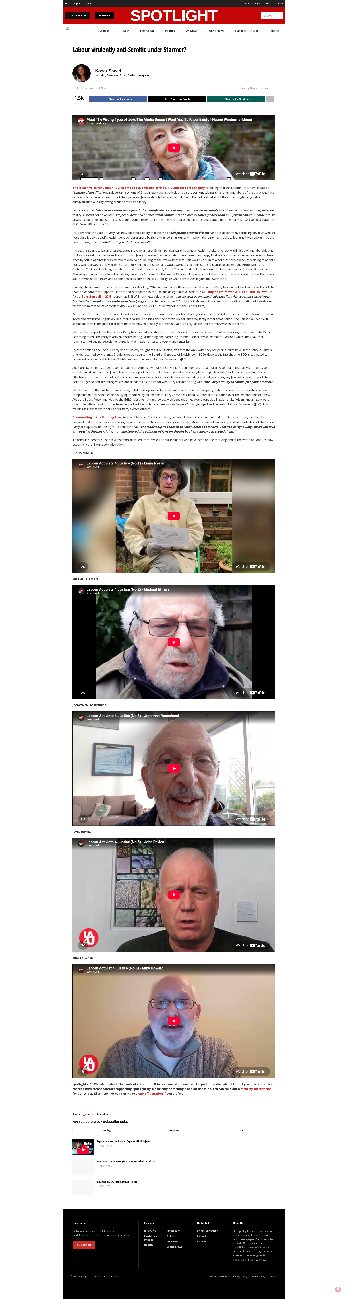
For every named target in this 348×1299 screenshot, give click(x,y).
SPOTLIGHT (174, 15)
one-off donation (150, 1093)
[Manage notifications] (338, 1289)
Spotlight (83, 1276)
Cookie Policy (258, 1276)
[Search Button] (279, 15)
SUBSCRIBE (79, 15)
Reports (78, 3)
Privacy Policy (239, 1276)
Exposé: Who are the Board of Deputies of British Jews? (124, 1141)
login (84, 1114)
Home (68, 3)
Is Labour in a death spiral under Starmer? (118, 1181)
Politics (170, 30)
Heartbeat (147, 30)
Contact (88, 3)
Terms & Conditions (218, 1276)
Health (125, 30)
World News (216, 30)
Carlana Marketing (111, 1276)
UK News (191, 30)
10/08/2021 (78, 88)
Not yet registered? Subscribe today (100, 1121)
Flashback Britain (246, 30)
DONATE (104, 15)
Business (103, 30)
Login (280, 3)
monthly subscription (256, 1089)
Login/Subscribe (207, 1231)
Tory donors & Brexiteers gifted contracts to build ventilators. (127, 1161)
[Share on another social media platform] (270, 99)
